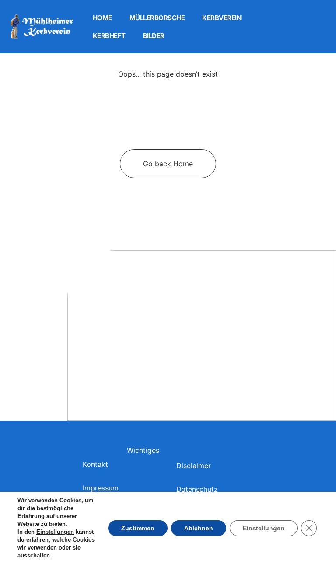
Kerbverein (221, 18)
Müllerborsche (157, 18)
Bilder (153, 36)
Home (102, 18)
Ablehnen (198, 528)
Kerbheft (109, 36)
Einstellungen (55, 532)
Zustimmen (137, 528)
